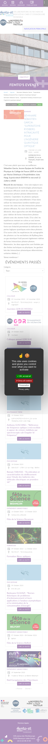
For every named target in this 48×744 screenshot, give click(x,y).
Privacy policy (24, 389)
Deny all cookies (25, 381)
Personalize (24, 385)
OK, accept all (25, 376)
